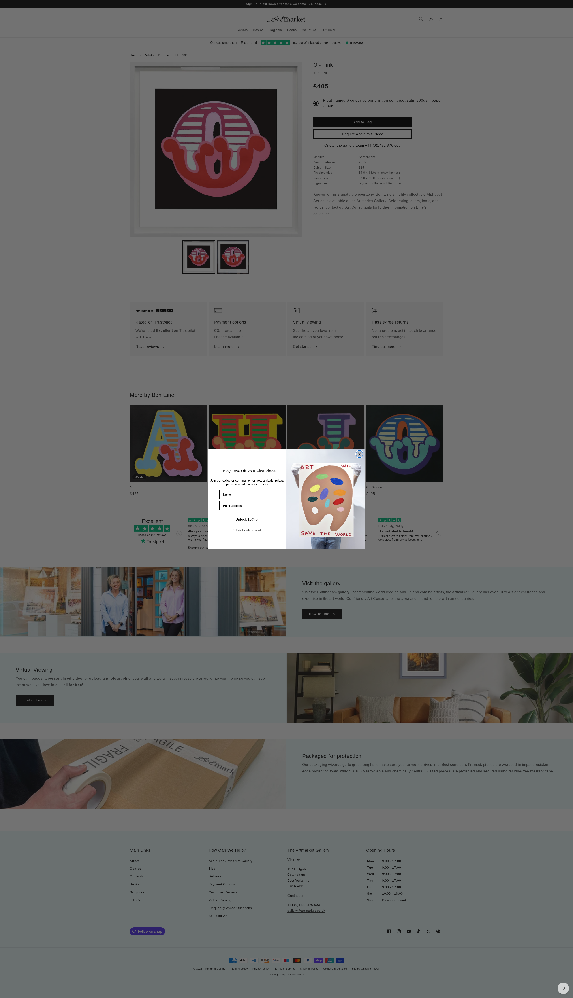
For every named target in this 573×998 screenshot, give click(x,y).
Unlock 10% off (247, 519)
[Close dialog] (359, 454)
